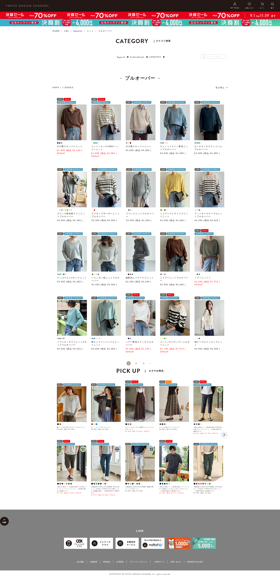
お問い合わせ (175, 562)
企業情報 (119, 562)
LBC (66, 31)
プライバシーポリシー (139, 562)
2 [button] (136, 363)
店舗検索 (93, 562)
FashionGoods (137, 57)
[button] (151, 364)
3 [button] (144, 363)
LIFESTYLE (155, 57)
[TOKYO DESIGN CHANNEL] (27, 6)
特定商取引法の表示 (195, 562)
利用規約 (106, 562)
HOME (56, 31)
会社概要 (80, 562)
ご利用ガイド (158, 562)
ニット (90, 31)
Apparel (78, 31)
